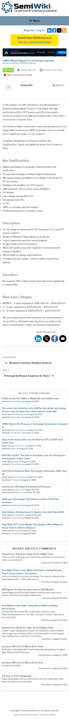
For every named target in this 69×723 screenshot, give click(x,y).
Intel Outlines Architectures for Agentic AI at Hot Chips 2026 (33, 512)
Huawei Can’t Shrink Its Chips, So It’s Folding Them (27, 554)
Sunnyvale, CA (28, 70)
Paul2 (16, 531)
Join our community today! (34, 42)
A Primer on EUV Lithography (17, 676)
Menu (36, 20)
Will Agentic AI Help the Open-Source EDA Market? (28, 589)
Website (60, 85)
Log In (40, 30)
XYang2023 (19, 515)
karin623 (15, 533)
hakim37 (18, 490)
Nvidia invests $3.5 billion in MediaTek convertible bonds (30, 398)
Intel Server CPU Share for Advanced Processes (26, 486)
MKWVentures (17, 492)
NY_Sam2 (15, 480)
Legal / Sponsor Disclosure (26, 714)
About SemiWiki (47, 714)
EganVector (19, 446)
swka (16, 461)
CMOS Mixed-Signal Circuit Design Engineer (29, 60)
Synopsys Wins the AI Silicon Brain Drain (22, 646)
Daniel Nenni (16, 401)
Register (29, 30)
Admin (8, 63)
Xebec (13, 448)
